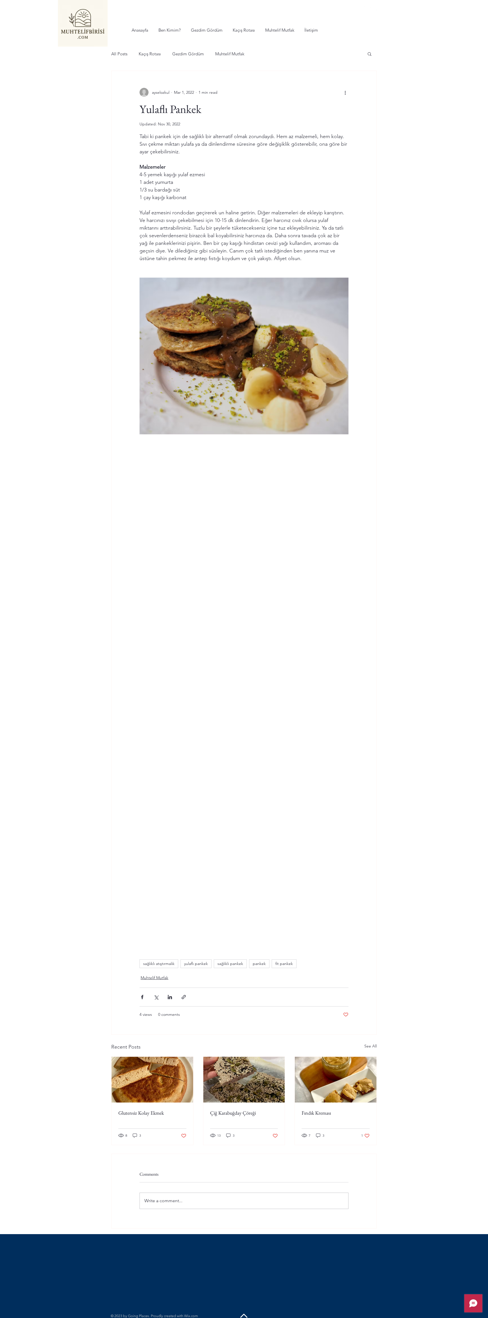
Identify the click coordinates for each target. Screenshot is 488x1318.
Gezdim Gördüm (188, 53)
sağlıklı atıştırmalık (159, 963)
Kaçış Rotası (150, 53)
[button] (369, 53)
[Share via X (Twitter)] (156, 997)
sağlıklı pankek (230, 963)
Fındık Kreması (316, 1113)
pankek (259, 963)
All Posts (119, 53)
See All (370, 1046)
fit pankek (284, 963)
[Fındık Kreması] (335, 1080)
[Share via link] (183, 997)
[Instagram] (378, 9)
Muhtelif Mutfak (229, 53)
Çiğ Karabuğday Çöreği (233, 1113)
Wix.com (191, 1316)
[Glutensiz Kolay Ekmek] (152, 1080)
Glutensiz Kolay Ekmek (141, 1113)
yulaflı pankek (196, 963)
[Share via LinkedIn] (170, 997)
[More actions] (345, 92)
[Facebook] (367, 9)
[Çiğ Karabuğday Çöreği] (244, 1080)
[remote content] (244, 535)
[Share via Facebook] (142, 997)
